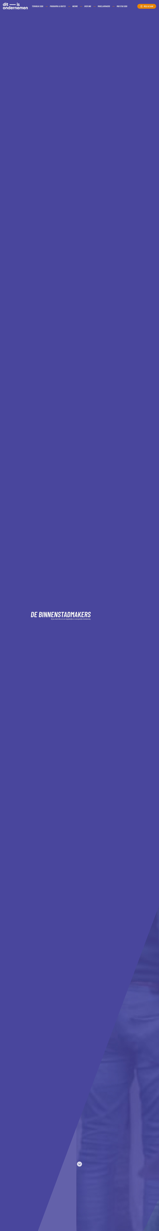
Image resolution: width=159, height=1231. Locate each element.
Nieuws (75, 6)
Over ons (87, 6)
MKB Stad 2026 (122, 6)
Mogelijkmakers (104, 6)
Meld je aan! (148, 6)
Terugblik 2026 (38, 6)
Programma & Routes (58, 6)
